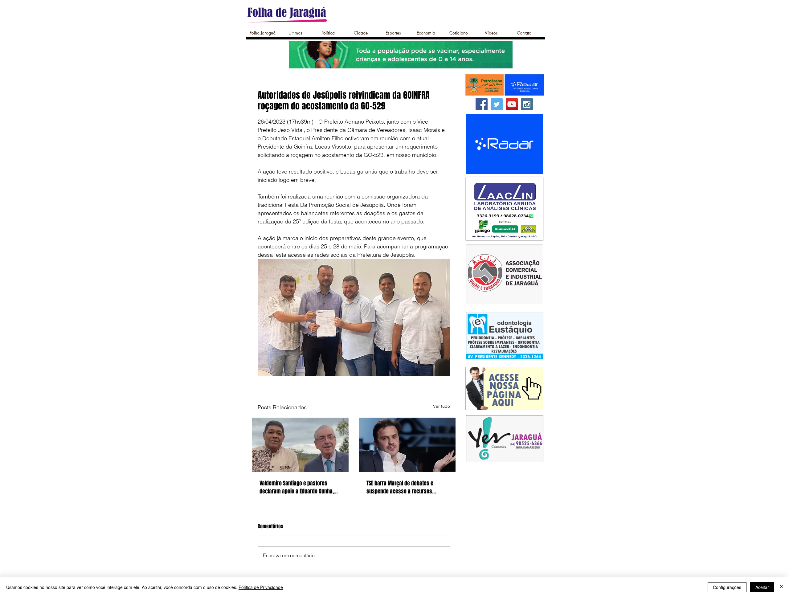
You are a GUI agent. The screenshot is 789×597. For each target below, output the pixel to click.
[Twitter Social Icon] (497, 104)
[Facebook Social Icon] (482, 104)
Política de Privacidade (261, 587)
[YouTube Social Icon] (512, 104)
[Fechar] (781, 587)
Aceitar (762, 587)
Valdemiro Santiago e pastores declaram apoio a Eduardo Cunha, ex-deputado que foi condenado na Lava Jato (298, 487)
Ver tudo (441, 406)
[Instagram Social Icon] (527, 104)
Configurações (727, 587)
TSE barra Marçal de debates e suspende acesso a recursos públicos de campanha (399, 487)
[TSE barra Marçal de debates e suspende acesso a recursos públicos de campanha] (407, 445)
